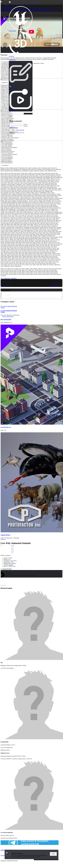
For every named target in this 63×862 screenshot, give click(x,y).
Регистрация (20, 130)
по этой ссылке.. (52, 286)
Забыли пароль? (13, 127)
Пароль (26, 126)
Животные (7, 278)
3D (48, 8)
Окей (53, 853)
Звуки (57, 8)
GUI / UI (42, 8)
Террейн (47, 11)
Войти (13, 130)
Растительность (43, 9)
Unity (2, 278)
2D (52, 8)
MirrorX (11, 565)
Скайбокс (52, 9)
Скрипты (35, 8)
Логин (25, 124)
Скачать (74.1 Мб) (7, 569)
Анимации (14, 278)
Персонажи (39, 11)
